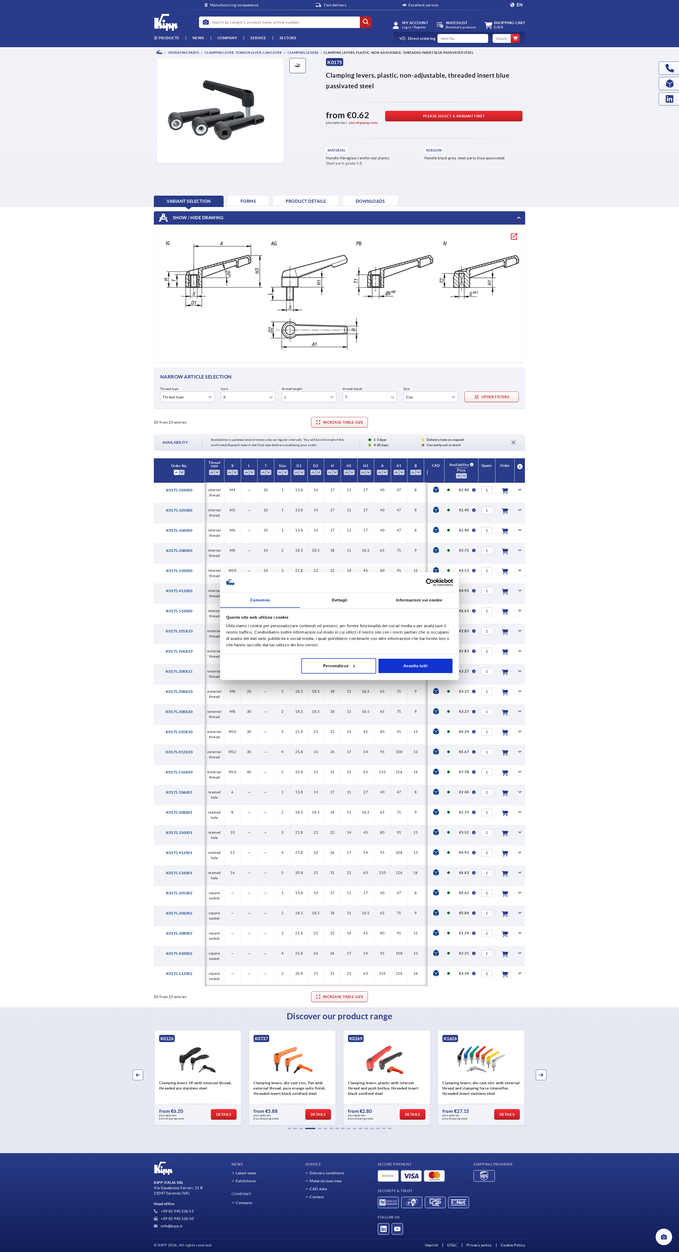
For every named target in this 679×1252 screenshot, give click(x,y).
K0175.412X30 (179, 752)
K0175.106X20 (179, 651)
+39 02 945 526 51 (177, 1211)
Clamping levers (303, 52)
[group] (198, 1077)
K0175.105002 (179, 893)
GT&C (452, 1245)
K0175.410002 (179, 953)
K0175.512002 (179, 974)
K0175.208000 (179, 550)
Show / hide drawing (198, 217)
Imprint (431, 1245)
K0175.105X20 (179, 631)
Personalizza (336, 666)
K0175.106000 (179, 530)
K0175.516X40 (179, 772)
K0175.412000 (179, 591)
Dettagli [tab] (339, 600)
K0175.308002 (179, 933)
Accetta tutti (415, 666)
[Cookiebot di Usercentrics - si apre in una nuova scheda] (430, 582)
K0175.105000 (179, 510)
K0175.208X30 (179, 712)
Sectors (288, 38)
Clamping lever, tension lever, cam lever (243, 52)
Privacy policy (479, 1245)
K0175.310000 (179, 571)
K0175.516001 (179, 873)
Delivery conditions (327, 1173)
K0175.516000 (179, 611)
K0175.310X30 (179, 732)
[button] (289, 1128)
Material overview (326, 1181)
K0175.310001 (179, 833)
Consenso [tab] (260, 600)
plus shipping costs (363, 122)
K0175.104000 (179, 490)
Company (227, 38)
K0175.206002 (179, 913)
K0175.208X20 (179, 691)
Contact (317, 1197)
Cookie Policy (513, 1245)
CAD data (318, 1189)
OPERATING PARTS (183, 52)
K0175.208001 (179, 812)
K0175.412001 (179, 853)
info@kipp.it (171, 1226)
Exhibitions (246, 1181)
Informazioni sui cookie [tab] (419, 600)
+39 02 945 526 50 (177, 1218)
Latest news (246, 1173)
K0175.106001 (179, 792)
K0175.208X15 (179, 671)
